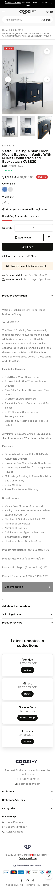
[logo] (27, 12)
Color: (8, 183)
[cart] (51, 12)
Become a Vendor (16, 826)
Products (21, 770)
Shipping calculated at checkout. (28, 266)
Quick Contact (14, 831)
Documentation (14, 586)
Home (5, 30)
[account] (47, 12)
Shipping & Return (14, 885)
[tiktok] (33, 880)
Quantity (7, 228)
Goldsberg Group (28, 858)
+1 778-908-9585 (29, 779)
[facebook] (22, 880)
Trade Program (14, 822)
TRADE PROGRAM (14, 2)
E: (16, 783)
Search (46, 19)
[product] (47, 51)
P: (17, 779)
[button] (3, 12)
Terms (46, 885)
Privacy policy (33, 885)
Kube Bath (8, 145)
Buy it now (27, 246)
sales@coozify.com (28, 783)
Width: (8, 196)
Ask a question (14, 256)
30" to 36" (16, 30)
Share (34, 256)
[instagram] (28, 880)
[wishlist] (49, 237)
